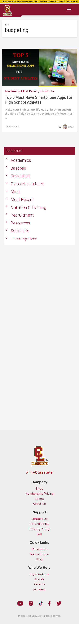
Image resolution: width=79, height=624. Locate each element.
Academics (12, 91)
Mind (15, 191)
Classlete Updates (27, 183)
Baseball (18, 168)
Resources (20, 223)
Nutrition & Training (28, 207)
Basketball (20, 175)
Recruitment (22, 215)
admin (71, 127)
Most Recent (29, 91)
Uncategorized (24, 238)
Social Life (47, 91)
